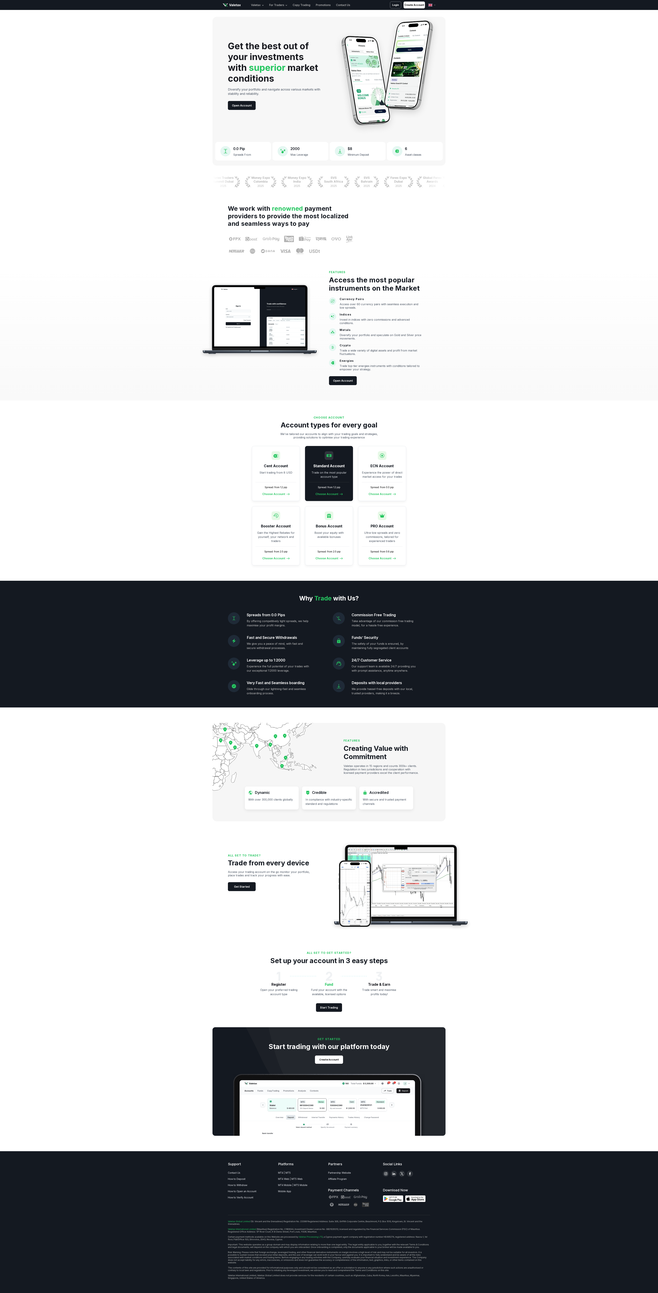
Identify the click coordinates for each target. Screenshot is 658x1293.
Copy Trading (301, 5)
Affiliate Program (337, 1178)
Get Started (242, 886)
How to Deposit (236, 1178)
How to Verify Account (240, 1197)
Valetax (256, 5)
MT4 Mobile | (285, 1185)
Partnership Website (339, 1172)
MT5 (288, 1172)
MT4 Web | (284, 1178)
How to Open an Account (242, 1191)
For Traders (276, 5)
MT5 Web (297, 1178)
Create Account (414, 4)
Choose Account (273, 494)
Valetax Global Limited (239, 1221)
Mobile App (284, 1191)
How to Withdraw (237, 1185)
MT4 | (281, 1172)
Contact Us (343, 5)
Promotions (323, 5)
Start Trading (329, 1007)
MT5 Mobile (300, 1185)
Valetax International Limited (242, 1229)
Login (395, 4)
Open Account (242, 105)
